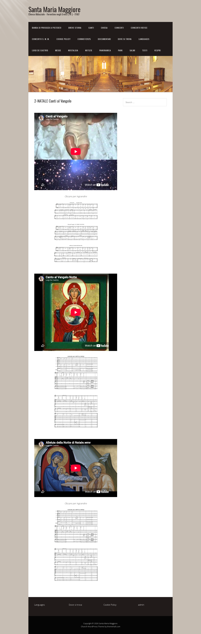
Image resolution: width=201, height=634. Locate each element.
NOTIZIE (88, 50)
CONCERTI (119, 27)
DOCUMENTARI (104, 38)
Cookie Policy (63, 38)
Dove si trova (125, 38)
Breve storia (74, 27)
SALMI (132, 50)
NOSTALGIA (73, 50)
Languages (144, 38)
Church (84, 626)
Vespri (157, 50)
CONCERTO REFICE (139, 27)
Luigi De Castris (40, 50)
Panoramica (105, 50)
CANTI (91, 27)
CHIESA (104, 27)
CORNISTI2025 (84, 38)
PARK (120, 50)
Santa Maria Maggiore (54, 9)
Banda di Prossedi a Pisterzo (46, 27)
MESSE (58, 50)
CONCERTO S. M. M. (40, 38)
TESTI (144, 50)
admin (141, 604)
